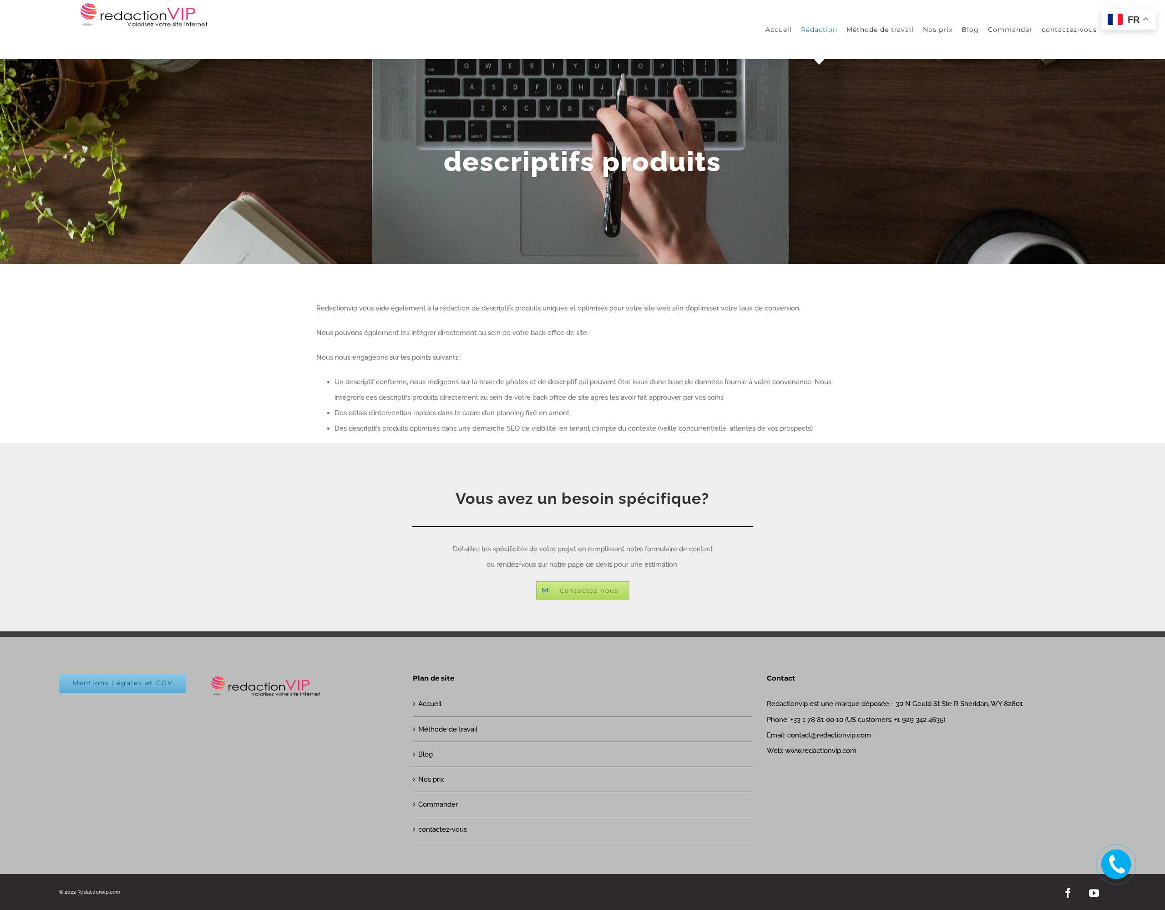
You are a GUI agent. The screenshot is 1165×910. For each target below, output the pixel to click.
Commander (438, 804)
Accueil (429, 704)
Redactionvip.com (98, 892)
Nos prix (431, 779)
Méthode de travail (447, 729)
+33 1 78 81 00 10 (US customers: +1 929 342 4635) (867, 720)
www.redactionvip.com (820, 751)
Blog (425, 754)
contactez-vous (442, 829)
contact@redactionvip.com (829, 735)
